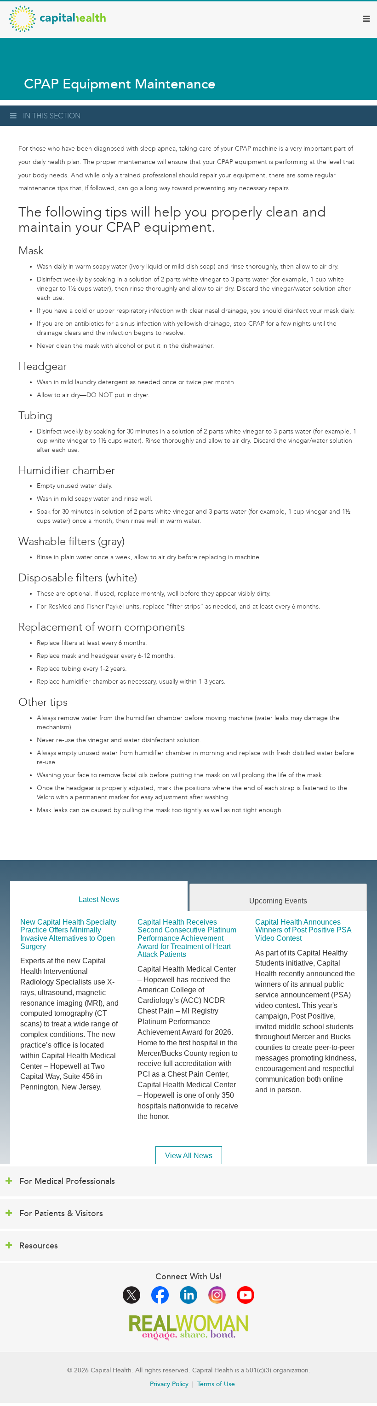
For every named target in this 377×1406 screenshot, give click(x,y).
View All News (188, 1156)
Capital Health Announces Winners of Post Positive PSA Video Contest (303, 930)
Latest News (99, 899)
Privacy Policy (169, 1384)
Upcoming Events (278, 901)
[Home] (57, 19)
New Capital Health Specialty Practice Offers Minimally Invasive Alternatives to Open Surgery (68, 934)
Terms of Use (216, 1384)
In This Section (51, 115)
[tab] (99, 896)
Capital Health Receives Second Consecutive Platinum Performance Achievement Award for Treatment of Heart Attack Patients (186, 938)
